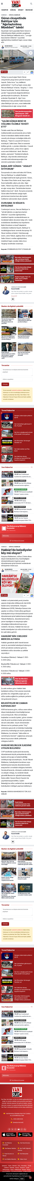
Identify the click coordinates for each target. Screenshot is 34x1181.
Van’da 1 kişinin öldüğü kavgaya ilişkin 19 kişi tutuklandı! (23, 519)
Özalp (29, 1165)
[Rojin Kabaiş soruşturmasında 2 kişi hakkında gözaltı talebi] (25, 856)
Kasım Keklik (15, 289)
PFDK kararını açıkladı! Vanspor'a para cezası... (23, 493)
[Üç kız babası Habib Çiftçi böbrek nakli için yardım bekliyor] (25, 313)
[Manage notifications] (30, 1177)
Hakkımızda (18, 1169)
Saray (12, 1169)
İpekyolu (4, 1165)
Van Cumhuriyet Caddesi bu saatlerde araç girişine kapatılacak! (22, 476)
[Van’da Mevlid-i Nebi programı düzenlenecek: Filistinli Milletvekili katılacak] (8, 888)
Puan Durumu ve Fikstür (8, 1154)
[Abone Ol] (31, 72)
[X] (12, 1129)
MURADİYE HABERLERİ (21, 515)
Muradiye (24, 1165)
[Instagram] (15, 1129)
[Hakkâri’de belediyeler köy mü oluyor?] (17, 583)
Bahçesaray (6, 1169)
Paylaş (5, 71)
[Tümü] (32, 467)
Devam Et (13, 296)
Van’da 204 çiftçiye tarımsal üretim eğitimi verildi (22, 484)
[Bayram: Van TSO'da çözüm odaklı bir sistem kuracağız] (8, 856)
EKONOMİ (29, 10)
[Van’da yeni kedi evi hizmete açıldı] (25, 872)
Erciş (19, 1165)
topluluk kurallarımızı (17, 390)
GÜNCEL (13, 10)
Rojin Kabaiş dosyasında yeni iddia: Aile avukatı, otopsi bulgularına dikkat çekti (8, 355)
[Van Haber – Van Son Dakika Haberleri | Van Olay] (16, 3)
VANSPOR (4, 10)
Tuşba (9, 1165)
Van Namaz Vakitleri (10, 1148)
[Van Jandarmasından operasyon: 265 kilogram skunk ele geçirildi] (8, 313)
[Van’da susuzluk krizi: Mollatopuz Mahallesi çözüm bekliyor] (8, 331)
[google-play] (25, 1135)
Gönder (5, 384)
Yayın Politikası (6, 1171)
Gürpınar (22, 1167)
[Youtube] (18, 1129)
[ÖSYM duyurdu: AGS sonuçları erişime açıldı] (25, 888)
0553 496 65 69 (18, 1119)
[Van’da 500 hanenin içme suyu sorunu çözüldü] (25, 347)
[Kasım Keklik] (5, 290)
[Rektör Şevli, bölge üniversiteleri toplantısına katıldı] (8, 872)
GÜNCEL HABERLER (14, 15)
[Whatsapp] (21, 1129)
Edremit (14, 1165)
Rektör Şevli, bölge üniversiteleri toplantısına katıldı (7, 879)
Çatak (27, 1167)
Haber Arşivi (23, 1159)
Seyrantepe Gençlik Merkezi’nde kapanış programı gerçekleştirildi (23, 511)
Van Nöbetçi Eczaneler (7, 1144)
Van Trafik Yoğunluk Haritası (24, 1149)
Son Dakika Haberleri (10, 1159)
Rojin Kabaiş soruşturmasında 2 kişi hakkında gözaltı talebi (25, 863)
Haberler (4, 15)
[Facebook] (9, 1129)
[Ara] (31, 4)
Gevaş (17, 1167)
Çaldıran (6, 1167)
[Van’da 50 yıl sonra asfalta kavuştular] (25, 331)
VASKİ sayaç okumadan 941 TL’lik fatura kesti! (22, 502)
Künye (28, 1169)
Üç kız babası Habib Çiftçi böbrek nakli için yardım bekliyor (24, 320)
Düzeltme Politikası (16, 1171)
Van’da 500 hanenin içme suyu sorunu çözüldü (24, 354)
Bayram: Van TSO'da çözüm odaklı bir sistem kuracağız (8, 863)
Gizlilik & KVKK (27, 1171)
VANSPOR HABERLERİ (21, 489)
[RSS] (24, 1129)
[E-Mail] (12, 299)
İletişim (24, 1169)
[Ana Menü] (2, 4)
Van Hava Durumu (25, 1143)
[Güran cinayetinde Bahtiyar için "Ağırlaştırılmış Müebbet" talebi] (17, 60)
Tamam (21, 1178)
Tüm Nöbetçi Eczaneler (17, 540)
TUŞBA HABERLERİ (20, 506)
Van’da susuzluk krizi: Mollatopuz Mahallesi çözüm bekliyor (8, 338)
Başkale (12, 1167)
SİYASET (20, 10)
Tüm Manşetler (24, 1153)
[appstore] (9, 1135)
